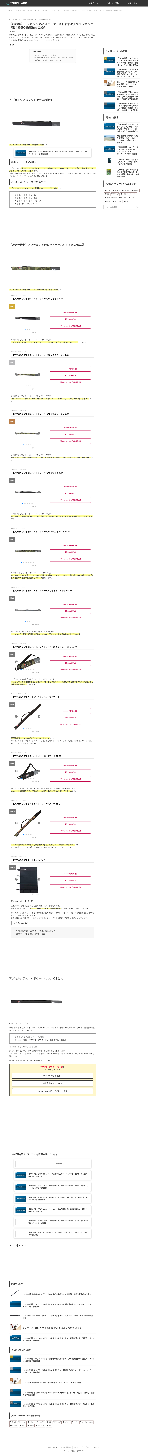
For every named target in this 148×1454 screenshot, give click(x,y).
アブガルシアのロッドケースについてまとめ (47, 60)
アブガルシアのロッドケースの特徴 (44, 55)
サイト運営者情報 (65, 1447)
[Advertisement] (52, 79)
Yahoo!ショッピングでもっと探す (52, 1091)
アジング (14, 1245)
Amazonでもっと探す (52, 1076)
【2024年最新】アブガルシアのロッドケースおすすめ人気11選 (53, 58)
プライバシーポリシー (92, 1447)
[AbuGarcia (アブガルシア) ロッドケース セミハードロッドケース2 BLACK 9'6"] (36, 1002)
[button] (25, 329)
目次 (34, 51)
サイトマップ (78, 1447)
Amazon (37, 332)
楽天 (66, 319)
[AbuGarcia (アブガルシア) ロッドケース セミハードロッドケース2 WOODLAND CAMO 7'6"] (36, 268)
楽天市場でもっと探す (52, 1083)
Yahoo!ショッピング (66, 326)
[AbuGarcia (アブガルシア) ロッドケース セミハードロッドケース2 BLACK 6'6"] (36, 123)
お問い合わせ (52, 1447)
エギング (23, 1245)
